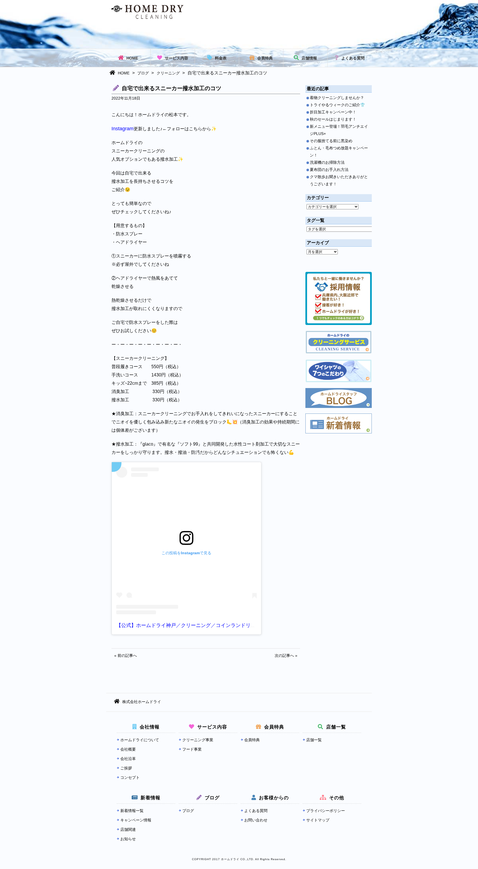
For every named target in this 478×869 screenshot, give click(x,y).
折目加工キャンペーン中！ (333, 112)
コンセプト (130, 777)
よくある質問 (353, 58)
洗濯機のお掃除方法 (327, 162)
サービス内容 (176, 58)
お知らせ (128, 839)
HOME (132, 58)
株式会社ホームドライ (141, 701)
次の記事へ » (286, 655)
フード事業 (192, 749)
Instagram (122, 128)
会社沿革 (128, 758)
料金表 (221, 58)
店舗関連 (128, 829)
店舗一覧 (314, 740)
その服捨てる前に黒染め (331, 141)
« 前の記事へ (125, 655)
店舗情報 (309, 58)
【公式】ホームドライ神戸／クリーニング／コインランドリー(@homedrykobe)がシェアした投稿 (225, 625)
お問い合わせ (255, 820)
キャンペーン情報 (135, 820)
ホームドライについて (139, 740)
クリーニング (168, 73)
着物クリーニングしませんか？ (337, 97)
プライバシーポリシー (325, 810)
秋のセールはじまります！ (333, 119)
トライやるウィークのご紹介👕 (337, 105)
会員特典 (265, 58)
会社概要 (128, 749)
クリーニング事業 (197, 740)
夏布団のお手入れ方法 (329, 169)
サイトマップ (317, 820)
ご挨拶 (126, 768)
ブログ (143, 73)
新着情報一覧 (132, 810)
